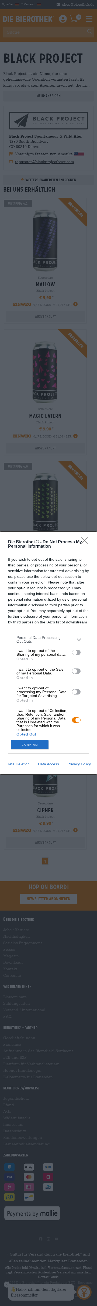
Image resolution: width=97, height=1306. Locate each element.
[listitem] (48, 639)
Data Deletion (18, 764)
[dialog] (48, 653)
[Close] (86, 542)
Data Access (48, 764)
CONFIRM (30, 744)
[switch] (76, 652)
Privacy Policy (79, 764)
